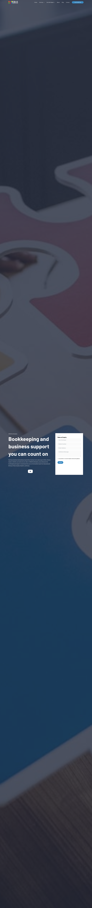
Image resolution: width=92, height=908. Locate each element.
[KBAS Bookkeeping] (13, 2)
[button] (43, 2)
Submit (60, 462)
